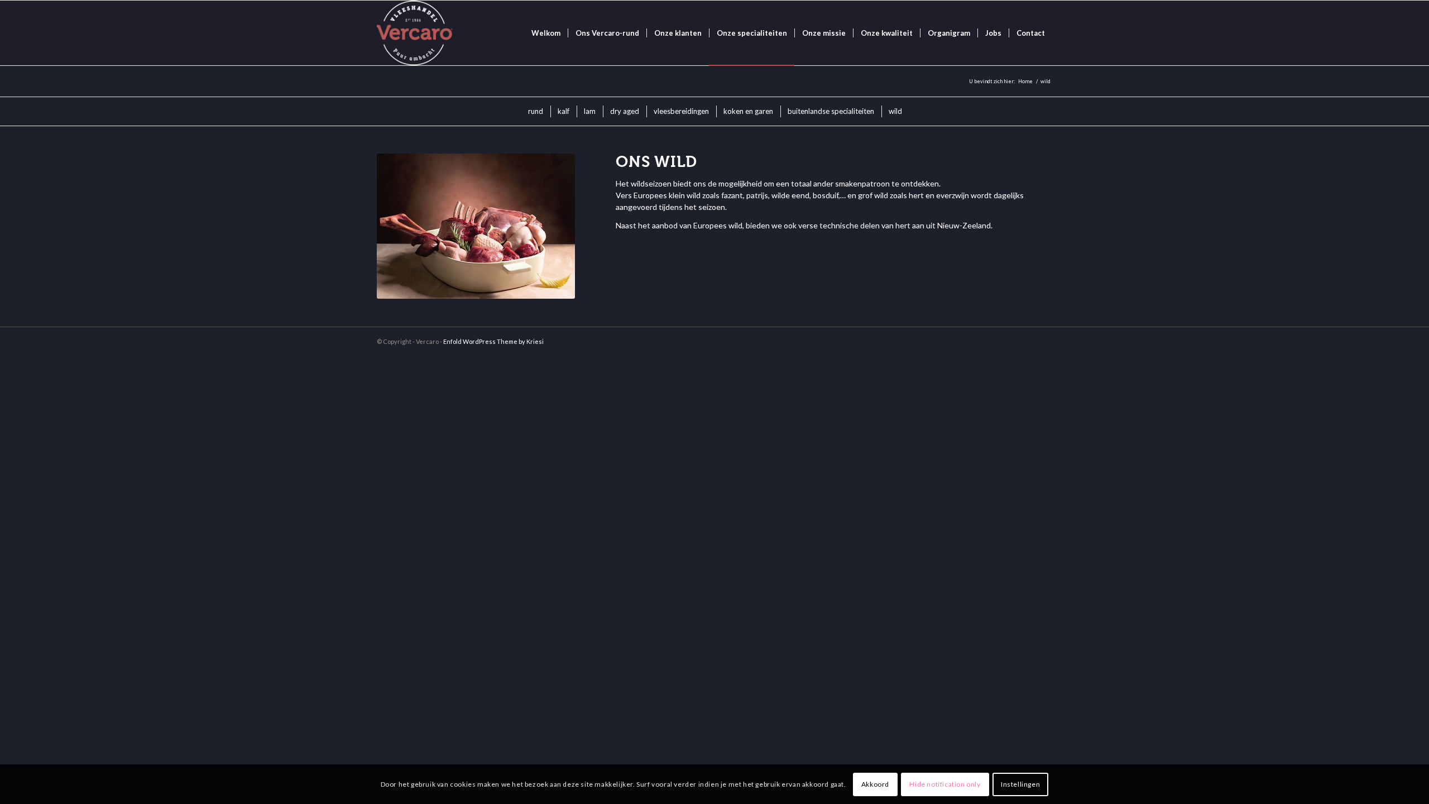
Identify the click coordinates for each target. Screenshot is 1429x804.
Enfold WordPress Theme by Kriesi (493, 341)
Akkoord (875, 784)
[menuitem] (546, 33)
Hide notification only (944, 784)
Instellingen (1020, 784)
